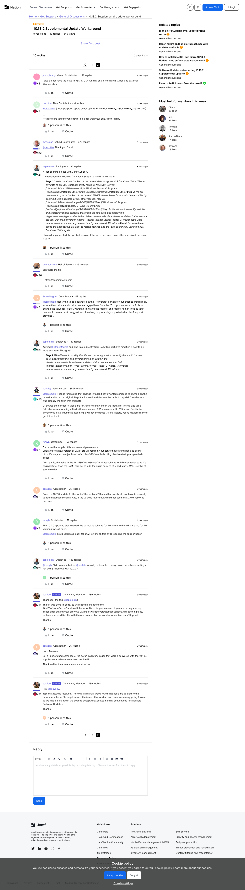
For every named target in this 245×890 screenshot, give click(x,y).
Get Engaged (131, 7)
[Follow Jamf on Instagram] (52, 848)
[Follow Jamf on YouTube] (46, 848)
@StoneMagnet (59, 346)
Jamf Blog (102, 847)
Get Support (63, 7)
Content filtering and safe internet (194, 852)
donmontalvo (50, 264)
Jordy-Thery (175, 136)
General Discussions (41, 7)
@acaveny (53, 688)
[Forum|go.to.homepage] (12, 7)
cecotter (47, 103)
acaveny (47, 488)
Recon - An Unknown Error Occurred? (180, 83)
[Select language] (197, 7)
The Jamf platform (140, 831)
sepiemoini (48, 166)
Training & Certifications (110, 836)
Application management (144, 847)
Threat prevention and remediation (195, 847)
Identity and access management (194, 836)
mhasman (48, 141)
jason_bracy (49, 75)
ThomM (172, 126)
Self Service (182, 831)
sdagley (47, 388)
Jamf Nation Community (110, 842)
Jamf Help (102, 831)
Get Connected (84, 7)
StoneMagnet (50, 296)
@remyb (47, 565)
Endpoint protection (186, 842)
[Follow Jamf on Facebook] (59, 848)
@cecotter (48, 147)
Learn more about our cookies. (192, 868)
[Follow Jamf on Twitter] (33, 848)
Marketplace (104, 852)
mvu (170, 117)
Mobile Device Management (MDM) (149, 842)
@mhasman (49, 108)
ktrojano (172, 145)
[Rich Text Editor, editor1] (91, 778)
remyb (46, 441)
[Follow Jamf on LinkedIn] (39, 848)
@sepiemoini (49, 301)
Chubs (172, 107)
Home (33, 16)
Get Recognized (109, 7)
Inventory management (143, 852)
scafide (47, 594)
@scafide (81, 565)
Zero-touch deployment (143, 836)
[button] (212, 7)
